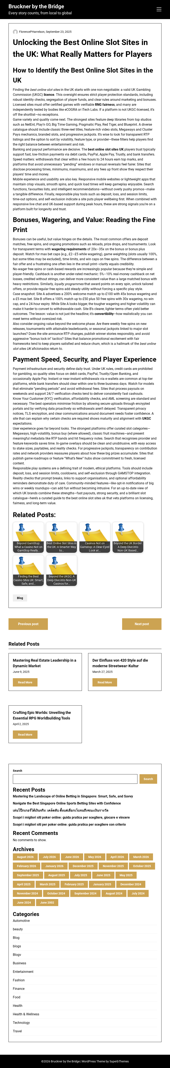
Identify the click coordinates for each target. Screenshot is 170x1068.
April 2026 (117, 857)
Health (17, 1006)
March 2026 (141, 857)
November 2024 (27, 893)
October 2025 (142, 866)
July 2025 (80, 875)
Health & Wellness (26, 1014)
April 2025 (23, 884)
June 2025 (103, 875)
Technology (21, 1023)
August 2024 (114, 893)
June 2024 (24, 902)
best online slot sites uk (88, 498)
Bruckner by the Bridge (36, 6)
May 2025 (126, 875)
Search (17, 770)
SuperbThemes (119, 1061)
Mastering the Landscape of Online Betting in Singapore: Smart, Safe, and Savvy (73, 796)
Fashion (19, 980)
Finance (18, 989)
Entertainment (23, 972)
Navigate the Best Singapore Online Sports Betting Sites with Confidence (67, 803)
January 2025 (102, 884)
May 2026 (94, 857)
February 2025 (74, 884)
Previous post (28, 624)
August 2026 (25, 857)
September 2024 (85, 893)
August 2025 (56, 875)
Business (19, 963)
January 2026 (54, 866)
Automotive (21, 921)
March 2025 (47, 884)
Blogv (17, 955)
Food (16, 997)
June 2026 (72, 857)
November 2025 (113, 866)
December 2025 (83, 866)
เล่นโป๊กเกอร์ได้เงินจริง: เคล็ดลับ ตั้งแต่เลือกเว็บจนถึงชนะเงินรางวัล (60, 810)
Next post (142, 624)
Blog (20, 598)
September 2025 (28, 875)
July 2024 (138, 893)
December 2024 (130, 884)
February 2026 (26, 866)
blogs (17, 946)
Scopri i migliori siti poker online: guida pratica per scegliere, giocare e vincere (71, 817)
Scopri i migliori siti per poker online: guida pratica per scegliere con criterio (69, 824)
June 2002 (47, 902)
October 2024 (56, 893)
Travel (17, 1031)
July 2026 (49, 857)
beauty (18, 929)
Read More (25, 682)
